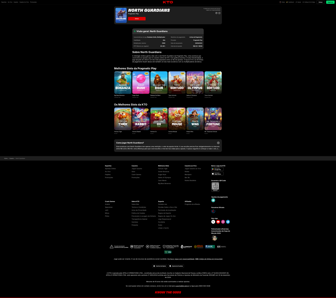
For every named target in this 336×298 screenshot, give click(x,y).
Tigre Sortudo (172, 95)
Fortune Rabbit (136, 131)
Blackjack (188, 174)
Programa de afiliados (192, 204)
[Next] (222, 85)
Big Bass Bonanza (119, 95)
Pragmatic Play (117, 97)
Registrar (330, 2)
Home (6, 158)
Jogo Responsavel (164, 219)
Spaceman (109, 207)
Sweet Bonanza (163, 171)
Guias (160, 225)
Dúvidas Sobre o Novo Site (167, 207)
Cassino (11, 158)
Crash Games (136, 174)
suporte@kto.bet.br (182, 286)
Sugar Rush (135, 95)
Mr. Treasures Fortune (211, 131)
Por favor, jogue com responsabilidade (180, 259)
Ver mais (122, 82)
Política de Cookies (138, 213)
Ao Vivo (108, 171)
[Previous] (114, 85)
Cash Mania (162, 180)
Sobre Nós (135, 204)
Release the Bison (155, 95)
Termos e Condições (139, 207)
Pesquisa (135, 225)
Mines (107, 213)
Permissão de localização (167, 210)
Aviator (107, 204)
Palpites (108, 174)
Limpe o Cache (163, 228)
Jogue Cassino (137, 168)
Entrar (321, 2)
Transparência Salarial (139, 219)
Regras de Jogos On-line (167, 216)
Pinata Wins (189, 131)
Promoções (109, 177)
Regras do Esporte (164, 213)
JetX (106, 210)
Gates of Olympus (191, 95)
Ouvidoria (161, 222)
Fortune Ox (153, 131)
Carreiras (135, 222)
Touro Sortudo (209, 95)
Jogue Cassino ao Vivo (193, 168)
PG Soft (115, 133)
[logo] (168, 2)
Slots (133, 171)
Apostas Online (110, 168)
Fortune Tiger (118, 131)
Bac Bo (187, 177)
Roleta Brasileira (190, 180)
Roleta (187, 171)
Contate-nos (162, 204)
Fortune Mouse (172, 131)
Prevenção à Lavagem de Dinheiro (144, 216)
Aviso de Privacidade (139, 210)
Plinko (107, 216)
